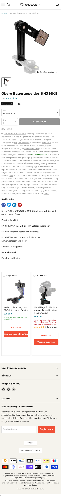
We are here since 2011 (15, 133)
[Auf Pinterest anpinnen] (20, 205)
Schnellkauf (16, 327)
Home (4, 13)
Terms (46, 193)
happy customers (21, 142)
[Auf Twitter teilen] (9, 205)
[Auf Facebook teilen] (3, 205)
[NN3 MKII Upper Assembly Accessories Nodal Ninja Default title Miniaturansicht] (6, 82)
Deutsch (29, 443)
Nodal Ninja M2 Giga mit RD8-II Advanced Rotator (16, 309)
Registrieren (46, 429)
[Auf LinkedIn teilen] (14, 205)
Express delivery (31, 148)
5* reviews (46, 142)
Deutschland (29, 450)
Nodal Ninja (11, 98)
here (11, 175)
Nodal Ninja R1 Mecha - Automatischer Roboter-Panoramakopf (45, 310)
